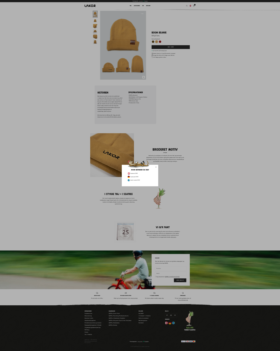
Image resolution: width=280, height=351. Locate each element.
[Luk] (155, 167)
